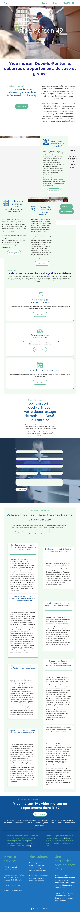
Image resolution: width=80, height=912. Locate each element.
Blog (55, 3)
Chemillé (68, 838)
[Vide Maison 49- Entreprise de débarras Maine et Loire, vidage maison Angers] (6, 3)
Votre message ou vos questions (25, 477)
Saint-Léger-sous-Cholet (17, 841)
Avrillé (48, 841)
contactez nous (10, 869)
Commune (43, 470)
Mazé (27, 846)
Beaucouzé (56, 841)
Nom (42, 449)
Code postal (19, 470)
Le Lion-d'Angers (67, 843)
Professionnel (66, 211)
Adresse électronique (22, 456)
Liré (47, 846)
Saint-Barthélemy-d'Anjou (17, 836)
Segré (48, 843)
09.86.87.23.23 (67, 3)
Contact (45, 3)
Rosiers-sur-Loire (27, 838)
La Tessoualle (67, 841)
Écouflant (56, 843)
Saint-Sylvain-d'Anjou (55, 838)
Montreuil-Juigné (52, 836)
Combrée (20, 846)
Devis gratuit (42, 263)
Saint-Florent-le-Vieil (68, 836)
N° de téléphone (45, 456)
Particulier (66, 206)
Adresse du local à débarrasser (24, 463)
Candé (16, 838)
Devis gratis (21, 106)
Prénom (18, 449)
